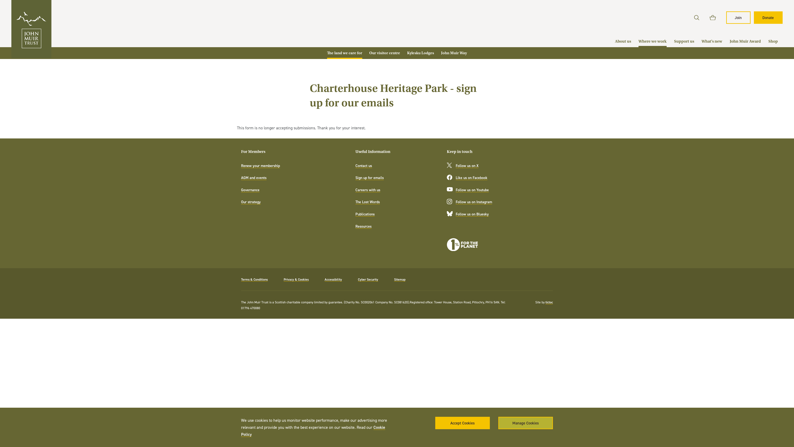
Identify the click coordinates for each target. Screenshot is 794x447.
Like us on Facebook (471, 177)
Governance (250, 189)
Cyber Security (368, 279)
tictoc (549, 302)
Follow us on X (467, 165)
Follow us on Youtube (472, 189)
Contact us (363, 165)
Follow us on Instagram (474, 201)
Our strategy (251, 201)
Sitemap (399, 279)
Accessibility (333, 279)
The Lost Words (367, 201)
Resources (363, 226)
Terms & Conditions (254, 279)
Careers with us (367, 189)
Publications (365, 214)
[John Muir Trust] (31, 29)
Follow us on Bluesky (472, 214)
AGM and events (254, 177)
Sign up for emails (369, 177)
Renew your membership (260, 165)
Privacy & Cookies (296, 279)
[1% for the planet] (462, 244)
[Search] (696, 17)
